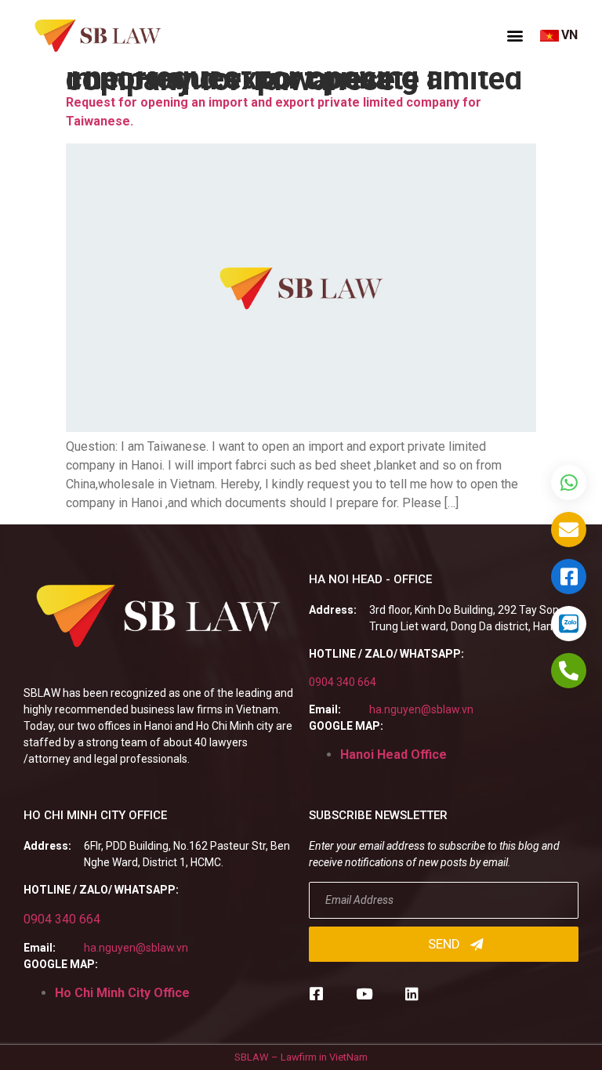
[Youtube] (364, 993)
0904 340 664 (342, 682)
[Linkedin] (411, 993)
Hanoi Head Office (393, 754)
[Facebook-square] (316, 993)
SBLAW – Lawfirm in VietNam (301, 1057)
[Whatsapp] (568, 482)
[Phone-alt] (568, 670)
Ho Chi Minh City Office (122, 992)
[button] (515, 35)
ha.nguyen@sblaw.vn (421, 709)
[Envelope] (568, 529)
